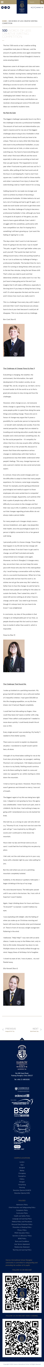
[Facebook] (2, 7)
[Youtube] (8, 7)
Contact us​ (39, 7)
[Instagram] (5, 7)
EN (31, 7)
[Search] (42, 2)
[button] (2, 2)
